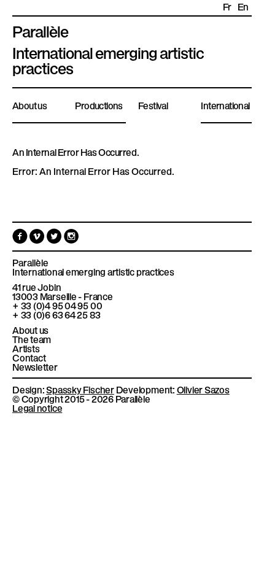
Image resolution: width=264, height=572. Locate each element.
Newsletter (35, 366)
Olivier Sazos (203, 389)
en (243, 6)
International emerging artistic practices (93, 271)
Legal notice (37, 407)
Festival (153, 104)
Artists (25, 348)
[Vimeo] (38, 238)
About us (29, 104)
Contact (28, 357)
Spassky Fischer (80, 389)
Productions (98, 104)
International (225, 104)
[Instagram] (71, 238)
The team (31, 339)
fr (227, 6)
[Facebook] (20, 238)
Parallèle (40, 30)
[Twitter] (55, 238)
